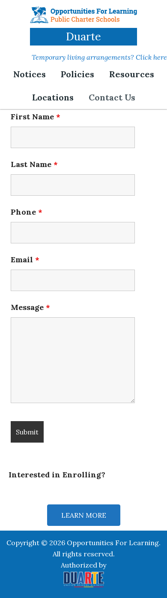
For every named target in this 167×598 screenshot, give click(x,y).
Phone (26, 212)
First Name (35, 116)
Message (30, 307)
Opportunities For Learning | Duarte (83, 15)
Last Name (34, 164)
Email (25, 259)
